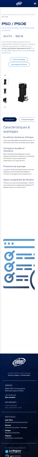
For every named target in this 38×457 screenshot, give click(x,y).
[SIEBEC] (19, 3)
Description (9, 119)
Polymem (8, 436)
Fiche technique (19, 59)
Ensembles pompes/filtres (13, 14)
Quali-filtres (9, 420)
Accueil (4, 14)
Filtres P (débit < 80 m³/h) (28, 14)
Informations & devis (19, 64)
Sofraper (8, 430)
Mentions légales (13, 375)
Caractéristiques (27, 119)
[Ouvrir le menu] (35, 3)
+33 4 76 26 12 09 (10, 395)
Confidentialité (25, 375)
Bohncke (8, 425)
